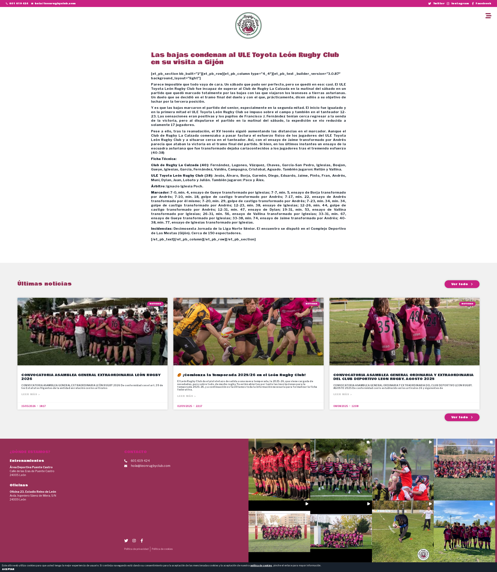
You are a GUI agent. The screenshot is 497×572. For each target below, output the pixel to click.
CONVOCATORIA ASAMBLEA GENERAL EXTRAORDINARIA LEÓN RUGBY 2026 (91, 377)
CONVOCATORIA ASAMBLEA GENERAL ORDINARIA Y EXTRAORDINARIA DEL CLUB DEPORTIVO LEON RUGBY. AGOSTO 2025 (403, 377)
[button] (433, 15)
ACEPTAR (8, 569)
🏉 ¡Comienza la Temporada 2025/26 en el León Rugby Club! (241, 375)
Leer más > (30, 394)
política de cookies (261, 565)
